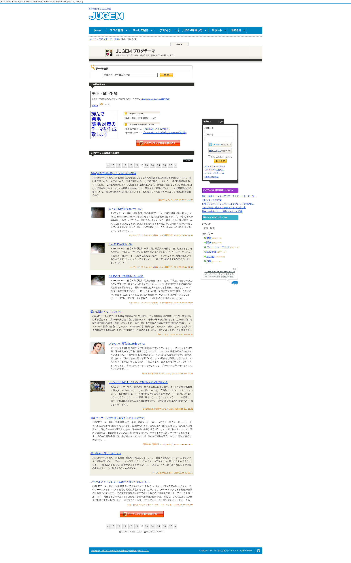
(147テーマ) (217, 243)
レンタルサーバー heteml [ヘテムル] (220, 272)
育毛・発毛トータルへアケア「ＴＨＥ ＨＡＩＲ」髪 (229, 196)
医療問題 (211, 251)
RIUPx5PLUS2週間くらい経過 (126, 276)
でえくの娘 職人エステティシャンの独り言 (224, 207)
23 (146, 165)
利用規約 (95, 551)
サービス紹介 (141, 30)
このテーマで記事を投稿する (158, 143)
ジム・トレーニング (217, 247)
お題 (209, 261)
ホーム (97, 30)
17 (112, 165)
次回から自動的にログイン (221, 157)
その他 (210, 256)
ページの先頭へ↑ (258, 550)
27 (170, 165)
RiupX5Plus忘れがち (120, 244)
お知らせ (237, 30)
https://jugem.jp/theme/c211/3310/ (155, 99)
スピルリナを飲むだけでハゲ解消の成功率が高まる (138, 382)
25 (158, 165)
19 (124, 165)
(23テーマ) (234, 247)
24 (152, 165)
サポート (218, 30)
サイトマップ (143, 551)
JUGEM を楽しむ (193, 30)
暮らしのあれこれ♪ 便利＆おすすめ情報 (222, 211)
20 (130, 165)
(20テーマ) (216, 261)
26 (164, 165)
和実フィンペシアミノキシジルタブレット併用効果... (228, 204)
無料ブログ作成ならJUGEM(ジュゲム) (106, 18)
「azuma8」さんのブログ (155, 129)
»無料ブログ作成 (211, 177)
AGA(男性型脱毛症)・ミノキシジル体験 (113, 173)
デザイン (166, 30)
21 (136, 165)
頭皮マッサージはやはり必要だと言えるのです (117, 417)
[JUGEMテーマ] (179, 44)
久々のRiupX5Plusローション (126, 208)
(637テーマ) (217, 238)
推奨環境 (124, 551)
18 (118, 165)
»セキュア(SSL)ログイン (215, 166)
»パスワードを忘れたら (214, 173)
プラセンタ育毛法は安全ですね (127, 343)
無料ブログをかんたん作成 (100, 9)
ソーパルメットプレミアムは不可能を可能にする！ (119, 481)
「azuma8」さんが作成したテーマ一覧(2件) (164, 132)
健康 (209, 237)
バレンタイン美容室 (212, 200)
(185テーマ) (220, 257)
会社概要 (133, 551)
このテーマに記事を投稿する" (142, 514)
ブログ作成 (117, 30)
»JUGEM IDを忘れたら (214, 170)
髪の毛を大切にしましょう (105, 453)
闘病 (209, 242)
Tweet (95, 105)
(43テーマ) (221, 252)
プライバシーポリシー (109, 551)
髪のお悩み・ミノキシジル (105, 311)
